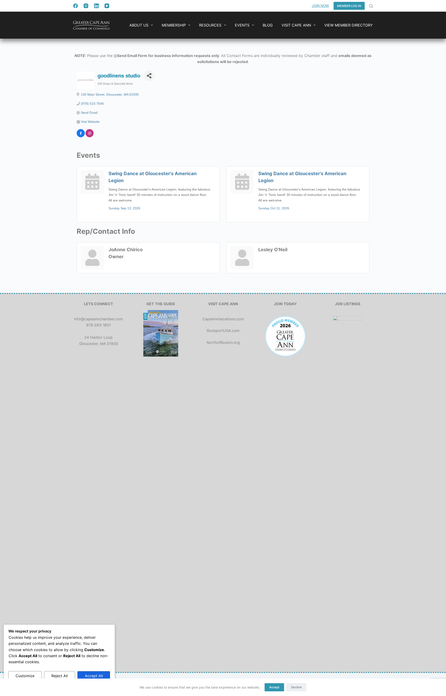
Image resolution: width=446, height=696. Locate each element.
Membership (174, 25)
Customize (25, 675)
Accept (274, 687)
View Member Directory (348, 25)
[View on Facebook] (81, 136)
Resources (210, 25)
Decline (296, 687)
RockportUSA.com (223, 330)
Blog (268, 25)
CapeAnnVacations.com (223, 319)
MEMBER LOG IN (349, 6)
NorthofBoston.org (223, 342)
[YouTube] (107, 5)
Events (242, 25)
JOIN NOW (320, 5)
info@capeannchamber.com (98, 319)
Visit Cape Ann (296, 25)
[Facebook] (75, 5)
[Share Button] (149, 75)
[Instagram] (86, 5)
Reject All (59, 675)
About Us (138, 25)
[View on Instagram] (89, 136)
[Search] (371, 6)
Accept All (94, 675)
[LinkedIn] (96, 5)
